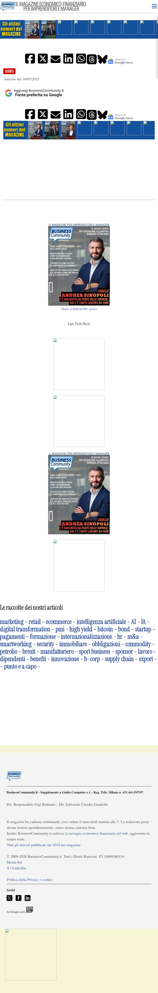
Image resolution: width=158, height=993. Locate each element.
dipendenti (12, 658)
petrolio (8, 651)
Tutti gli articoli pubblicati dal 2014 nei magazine (44, 844)
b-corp (92, 658)
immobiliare (73, 644)
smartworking (16, 644)
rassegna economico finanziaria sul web (98, 833)
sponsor (124, 651)
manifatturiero (57, 651)
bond (124, 629)
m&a (133, 636)
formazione (43, 636)
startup (143, 629)
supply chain (119, 658)
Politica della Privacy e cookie (29, 879)
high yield (81, 629)
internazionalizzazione (86, 636)
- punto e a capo (18, 666)
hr (119, 636)
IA (143, 621)
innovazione (65, 658)
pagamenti (12, 636)
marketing (12, 621)
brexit (28, 651)
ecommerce (59, 621)
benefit (38, 658)
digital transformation (25, 629)
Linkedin (19, 867)
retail (35, 621)
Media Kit (14, 862)
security (45, 644)
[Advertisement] (79, 169)
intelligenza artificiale (101, 621)
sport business (94, 651)
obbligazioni (106, 644)
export (146, 658)
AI (133, 621)
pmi (60, 629)
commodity (138, 644)
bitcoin (105, 629)
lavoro (145, 651)
